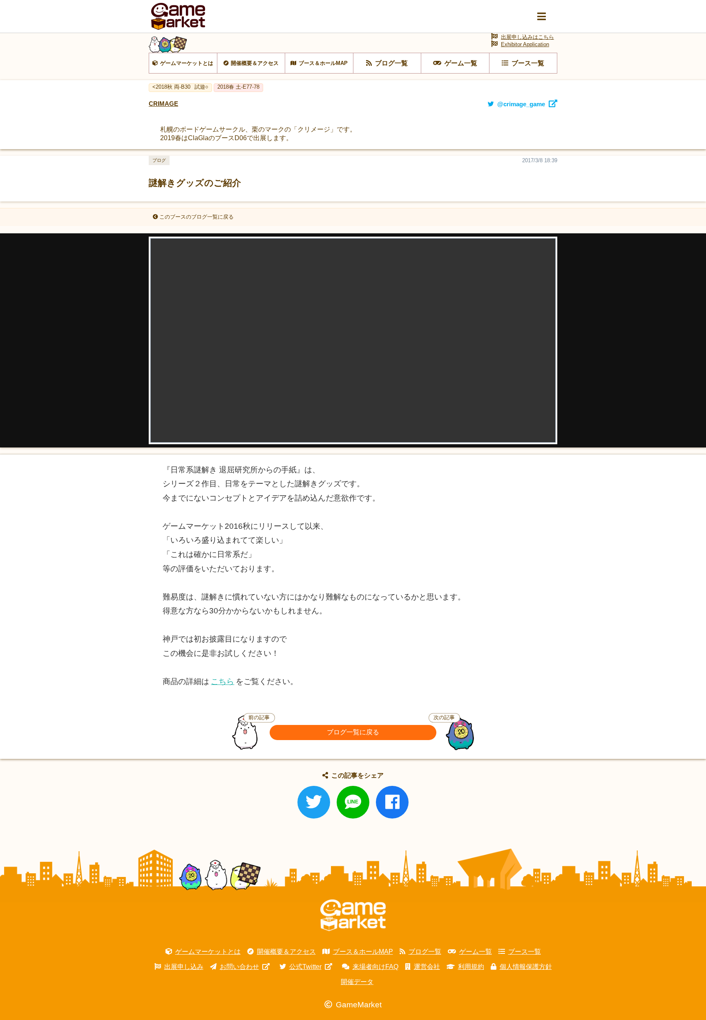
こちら (222, 681)
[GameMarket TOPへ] (353, 915)
